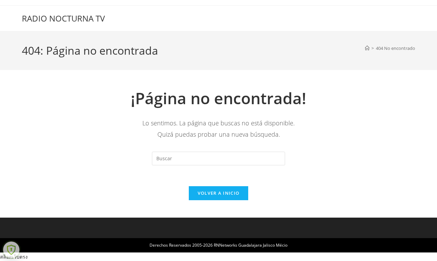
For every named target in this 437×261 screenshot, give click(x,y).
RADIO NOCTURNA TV (63, 18)
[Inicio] (367, 48)
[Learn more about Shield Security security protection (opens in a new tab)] (11, 250)
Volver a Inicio (219, 193)
